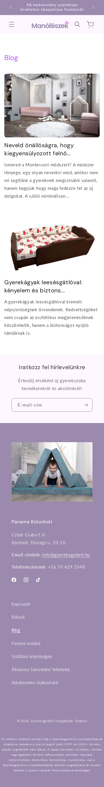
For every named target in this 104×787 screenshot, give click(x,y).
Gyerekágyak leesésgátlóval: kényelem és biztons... (43, 286)
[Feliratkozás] (85, 405)
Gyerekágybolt (42, 721)
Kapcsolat (21, 604)
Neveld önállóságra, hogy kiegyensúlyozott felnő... (39, 149)
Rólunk (18, 617)
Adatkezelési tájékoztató (35, 682)
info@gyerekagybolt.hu (66, 554)
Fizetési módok (26, 643)
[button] (11, 24)
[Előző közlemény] (10, 7)
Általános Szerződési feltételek (41, 669)
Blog (16, 630)
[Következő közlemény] (93, 7)
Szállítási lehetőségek (32, 656)
